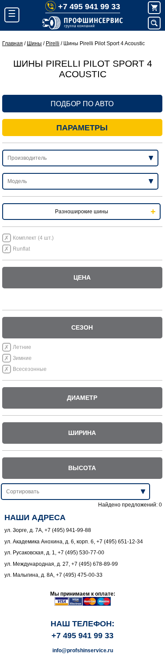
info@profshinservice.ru (82, 650)
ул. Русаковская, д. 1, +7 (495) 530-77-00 (54, 553)
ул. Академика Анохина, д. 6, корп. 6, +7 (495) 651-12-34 (73, 542)
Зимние (22, 358)
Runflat (21, 249)
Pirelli (52, 43)
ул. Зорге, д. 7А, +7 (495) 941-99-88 (47, 530)
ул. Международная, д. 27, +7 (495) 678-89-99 (61, 564)
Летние (22, 347)
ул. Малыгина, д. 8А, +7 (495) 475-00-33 (53, 575)
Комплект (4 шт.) (33, 238)
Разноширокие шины (81, 211)
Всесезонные (30, 369)
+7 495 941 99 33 (89, 6)
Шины (34, 43)
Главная (12, 43)
